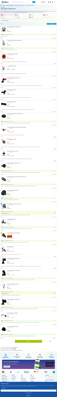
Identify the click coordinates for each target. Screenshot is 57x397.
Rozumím (28, 390)
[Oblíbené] (50, 2)
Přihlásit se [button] (44, 2)
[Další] (50, 341)
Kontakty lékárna (23, 378)
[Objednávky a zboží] (48, 2)
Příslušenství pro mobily (18, 5)
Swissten (3, 5)
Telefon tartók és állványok (19, 350)
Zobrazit (55, 63)
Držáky (23, 5)
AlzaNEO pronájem (33, 378)
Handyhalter (14, 348)
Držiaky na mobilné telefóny (14, 347)
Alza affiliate (32, 381)
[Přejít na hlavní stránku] (5, 2)
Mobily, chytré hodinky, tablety (10, 5)
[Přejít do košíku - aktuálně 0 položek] (54, 2)
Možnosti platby (4, 378)
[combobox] (21, 2)
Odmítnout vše (28, 395)
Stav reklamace (14, 378)
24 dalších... (28, 341)
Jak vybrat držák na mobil (5, 20)
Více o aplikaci (6, 366)
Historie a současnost (24, 381)
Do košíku (54, 38)
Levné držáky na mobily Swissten (29, 5)
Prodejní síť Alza (4, 381)
